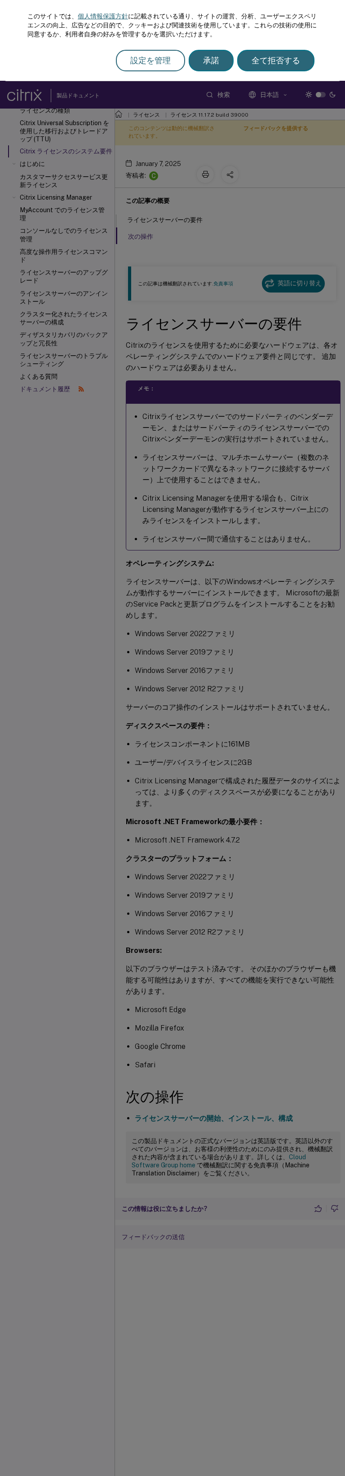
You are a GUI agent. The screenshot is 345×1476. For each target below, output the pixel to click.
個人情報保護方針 (103, 16)
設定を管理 (150, 60)
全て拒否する (276, 60)
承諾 (211, 60)
